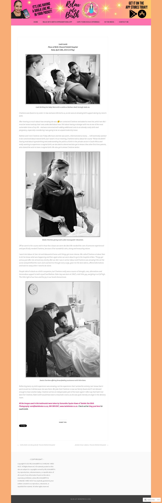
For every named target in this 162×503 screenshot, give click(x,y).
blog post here (94, 406)
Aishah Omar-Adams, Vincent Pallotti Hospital (90, 445)
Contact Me (123, 22)
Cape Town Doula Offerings (88, 22)
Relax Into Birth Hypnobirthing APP (57, 22)
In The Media (109, 22)
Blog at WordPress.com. (81, 499)
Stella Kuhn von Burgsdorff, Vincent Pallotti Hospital (37, 445)
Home (36, 22)
